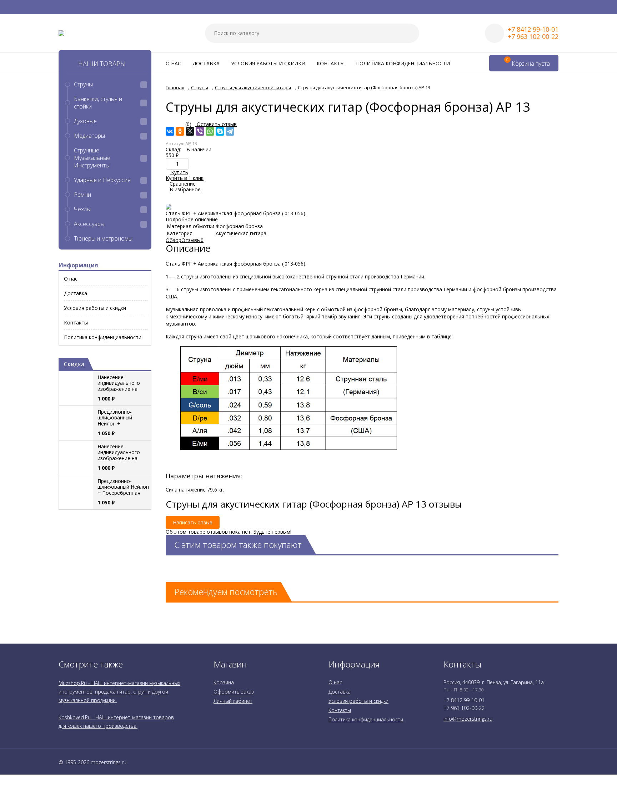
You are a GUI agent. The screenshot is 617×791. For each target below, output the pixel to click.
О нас (173, 63)
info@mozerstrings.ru (467, 718)
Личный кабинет (233, 700)
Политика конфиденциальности (403, 63)
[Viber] (200, 131)
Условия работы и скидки (268, 63)
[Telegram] (230, 131)
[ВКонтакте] (170, 131)
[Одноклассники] (180, 131)
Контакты (331, 63)
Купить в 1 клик (185, 178)
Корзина (224, 682)
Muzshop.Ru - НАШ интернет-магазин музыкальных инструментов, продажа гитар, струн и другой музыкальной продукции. (119, 692)
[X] (190, 131)
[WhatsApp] (210, 131)
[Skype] (220, 131)
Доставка (206, 63)
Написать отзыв (192, 522)
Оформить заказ (234, 691)
